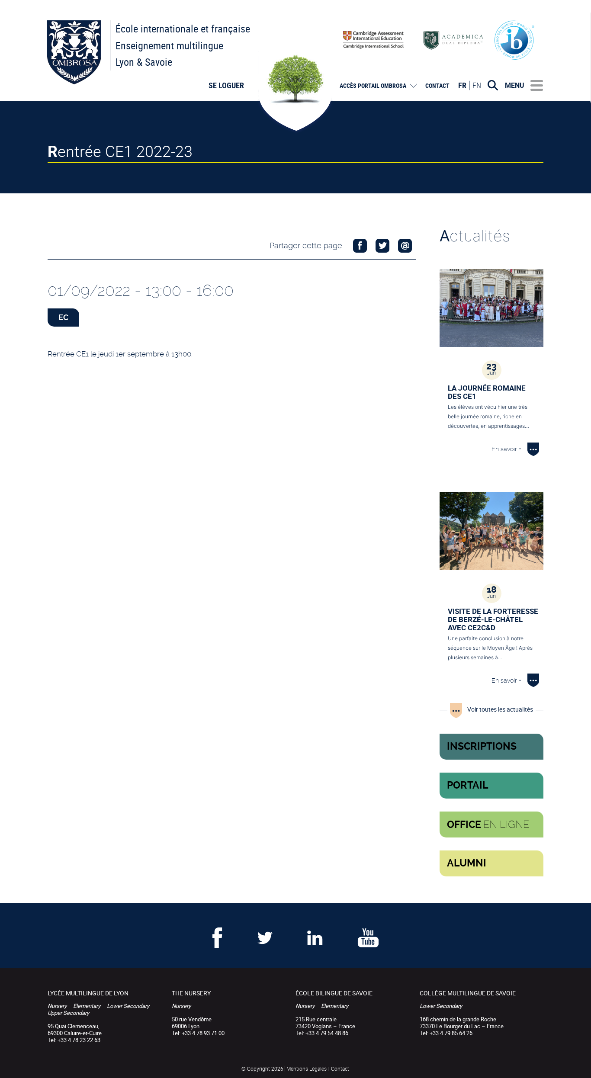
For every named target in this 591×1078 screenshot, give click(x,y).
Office (488, 824)
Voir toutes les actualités (500, 709)
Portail (467, 785)
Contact (437, 86)
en (476, 85)
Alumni (466, 863)
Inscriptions (482, 746)
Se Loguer (226, 85)
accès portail (373, 86)
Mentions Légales (306, 1068)
